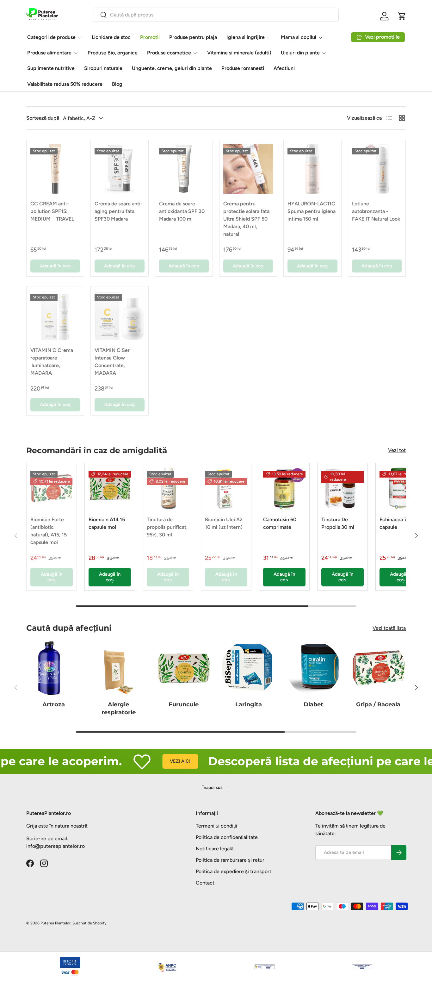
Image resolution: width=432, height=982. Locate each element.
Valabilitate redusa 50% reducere (64, 84)
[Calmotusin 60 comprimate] (284, 488)
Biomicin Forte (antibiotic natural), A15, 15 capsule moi (48, 530)
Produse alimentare (49, 53)
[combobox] (215, 15)
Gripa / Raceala (378, 704)
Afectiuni (284, 68)
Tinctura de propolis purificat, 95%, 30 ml (167, 527)
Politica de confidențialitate (227, 837)
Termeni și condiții (216, 826)
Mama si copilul (298, 37)
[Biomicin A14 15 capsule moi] (110, 488)
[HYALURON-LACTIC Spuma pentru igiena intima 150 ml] (312, 169)
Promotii (150, 37)
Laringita (248, 704)
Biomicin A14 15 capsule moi (107, 523)
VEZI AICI (167, 761)
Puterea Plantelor (55, 923)
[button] (402, 16)
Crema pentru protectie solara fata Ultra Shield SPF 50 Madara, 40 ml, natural (246, 219)
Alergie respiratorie (119, 708)
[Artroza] (54, 668)
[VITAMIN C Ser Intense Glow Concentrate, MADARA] (119, 315)
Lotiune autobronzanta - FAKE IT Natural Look (376, 211)
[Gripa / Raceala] (378, 668)
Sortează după (42, 118)
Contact (205, 883)
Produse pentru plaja (193, 37)
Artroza (53, 704)
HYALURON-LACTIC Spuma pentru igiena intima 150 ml (311, 211)
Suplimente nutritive (51, 68)
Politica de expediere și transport (233, 871)
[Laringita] (248, 668)
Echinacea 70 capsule (395, 523)
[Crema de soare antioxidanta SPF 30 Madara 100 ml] (184, 169)
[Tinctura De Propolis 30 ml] (342, 488)
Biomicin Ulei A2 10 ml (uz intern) (224, 523)
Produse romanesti (242, 68)
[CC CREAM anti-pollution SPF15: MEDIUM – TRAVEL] (55, 169)
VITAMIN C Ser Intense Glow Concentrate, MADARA (112, 361)
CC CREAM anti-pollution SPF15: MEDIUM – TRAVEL (52, 211)
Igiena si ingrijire (245, 37)
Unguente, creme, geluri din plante (172, 68)
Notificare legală (214, 849)
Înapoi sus (213, 787)
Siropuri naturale (103, 68)
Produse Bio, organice (113, 53)
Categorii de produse (51, 37)
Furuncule (184, 704)
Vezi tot (397, 450)
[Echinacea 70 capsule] (401, 488)
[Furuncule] (184, 668)
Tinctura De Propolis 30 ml (337, 523)
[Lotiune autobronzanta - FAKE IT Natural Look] (377, 169)
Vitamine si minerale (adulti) (239, 53)
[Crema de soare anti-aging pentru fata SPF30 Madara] (119, 169)
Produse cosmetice (169, 53)
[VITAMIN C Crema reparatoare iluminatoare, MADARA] (55, 315)
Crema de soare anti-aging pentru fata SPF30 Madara (119, 211)
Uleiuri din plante (300, 53)
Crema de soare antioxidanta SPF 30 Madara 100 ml (182, 211)
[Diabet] (313, 668)
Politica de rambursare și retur (230, 860)
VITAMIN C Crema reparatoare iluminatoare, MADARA (51, 361)
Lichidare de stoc (111, 37)
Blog (117, 84)
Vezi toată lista (389, 628)
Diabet (313, 704)
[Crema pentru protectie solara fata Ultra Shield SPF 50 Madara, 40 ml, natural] (248, 169)
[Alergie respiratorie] (118, 668)
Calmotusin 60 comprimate (279, 523)
